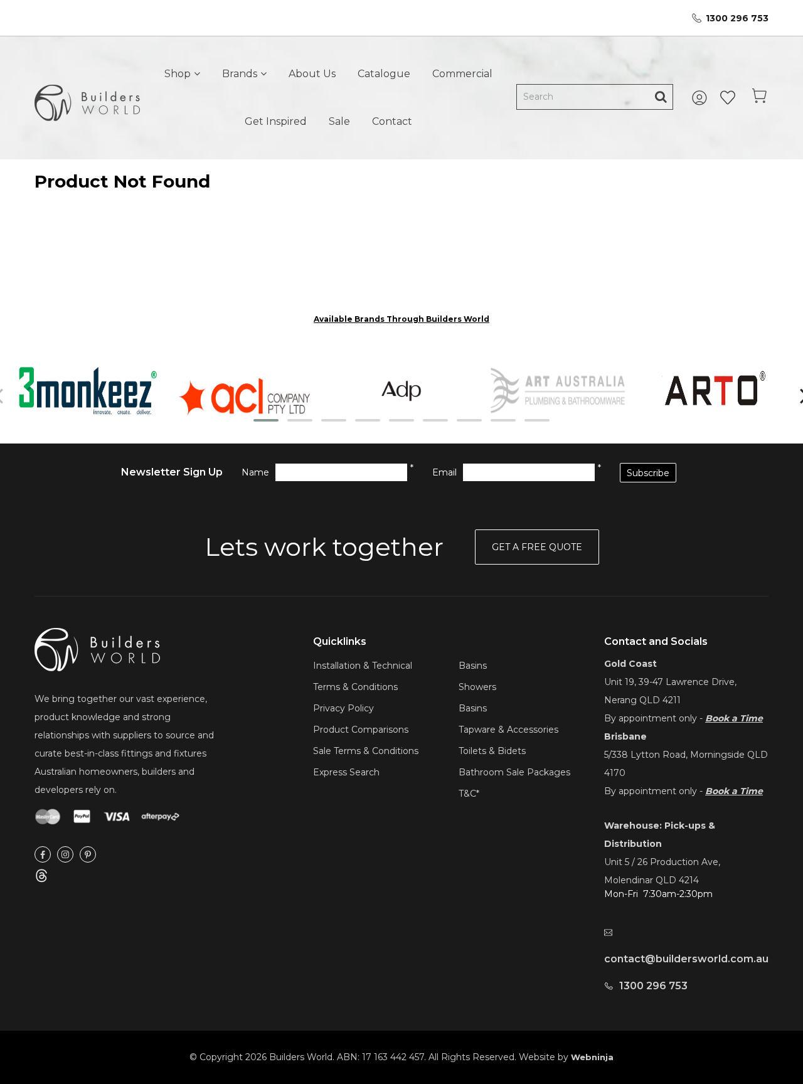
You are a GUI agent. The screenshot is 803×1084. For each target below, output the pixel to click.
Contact (392, 121)
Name (255, 472)
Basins (473, 665)
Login (701, 97)
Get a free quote (537, 547)
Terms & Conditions (355, 687)
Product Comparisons (360, 729)
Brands (239, 74)
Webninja (592, 1057)
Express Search (346, 772)
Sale (339, 121)
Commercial (462, 74)
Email (444, 472)
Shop (177, 74)
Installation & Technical (362, 665)
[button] (266, 420)
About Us (312, 74)
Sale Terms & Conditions (365, 751)
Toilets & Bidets (492, 751)
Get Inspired (276, 121)
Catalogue (384, 74)
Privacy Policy (343, 708)
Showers (477, 687)
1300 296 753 (737, 18)
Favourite (728, 98)
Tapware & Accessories (508, 729)
